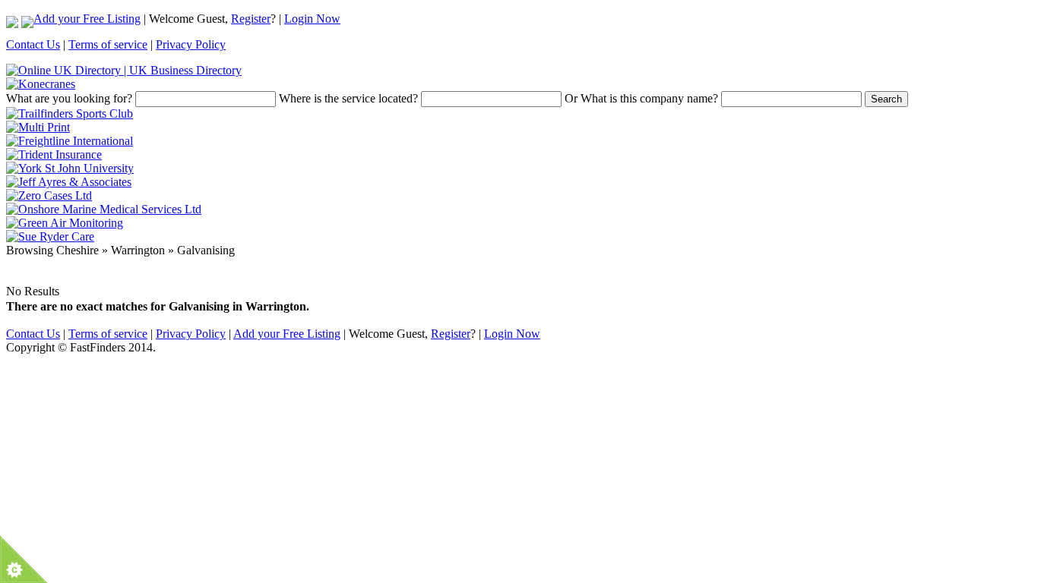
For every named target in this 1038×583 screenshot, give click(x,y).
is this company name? (641, 98)
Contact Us (33, 44)
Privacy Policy (191, 44)
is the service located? (348, 98)
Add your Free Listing (87, 18)
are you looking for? (69, 98)
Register (251, 18)
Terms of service (107, 44)
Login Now (312, 18)
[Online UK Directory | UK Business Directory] (124, 70)
